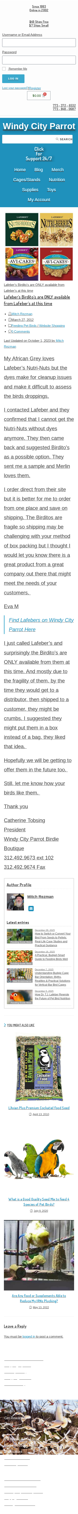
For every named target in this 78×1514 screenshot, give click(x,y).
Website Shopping (52, 325)
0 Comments (20, 331)
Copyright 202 (15, 1498)
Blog (38, 169)
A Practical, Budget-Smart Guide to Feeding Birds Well (51, 957)
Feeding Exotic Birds (21, 963)
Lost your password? (15, 88)
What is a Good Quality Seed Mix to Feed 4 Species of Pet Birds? (38, 1202)
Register (35, 88)
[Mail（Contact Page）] (31, 908)
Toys (51, 189)
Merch (58, 169)
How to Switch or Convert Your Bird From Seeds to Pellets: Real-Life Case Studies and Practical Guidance (53, 939)
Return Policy (14, 1384)
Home (20, 169)
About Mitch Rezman (20, 1485)
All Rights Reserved (19, 1504)
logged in (29, 1336)
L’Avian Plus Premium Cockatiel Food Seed (39, 1108)
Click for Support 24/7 (39, 153)
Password (9, 52)
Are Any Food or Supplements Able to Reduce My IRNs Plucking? (39, 1298)
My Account (39, 199)
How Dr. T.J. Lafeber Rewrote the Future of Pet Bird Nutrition (52, 996)
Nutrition (57, 179)
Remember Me (17, 68)
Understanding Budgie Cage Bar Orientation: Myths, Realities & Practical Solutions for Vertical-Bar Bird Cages (52, 978)
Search (66, 139)
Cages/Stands (26, 179)
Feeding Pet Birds (24, 325)
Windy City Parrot (39, 126)
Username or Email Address (22, 35)
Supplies (30, 189)
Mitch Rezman (21, 314)
